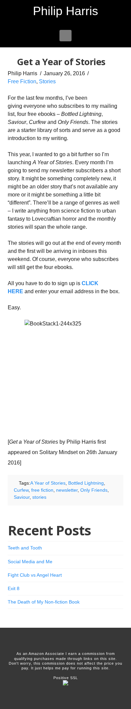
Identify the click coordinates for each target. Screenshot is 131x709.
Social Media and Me (30, 561)
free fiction (42, 490)
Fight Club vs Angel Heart (35, 575)
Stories (47, 81)
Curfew (21, 490)
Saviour (22, 497)
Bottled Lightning (86, 483)
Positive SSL (65, 678)
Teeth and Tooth (25, 547)
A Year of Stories (48, 483)
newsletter (67, 490)
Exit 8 (13, 588)
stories (39, 497)
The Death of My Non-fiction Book (44, 602)
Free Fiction (22, 81)
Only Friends (93, 490)
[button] (65, 35)
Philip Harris (65, 11)
